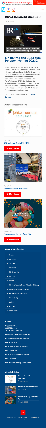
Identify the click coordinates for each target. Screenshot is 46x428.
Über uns (12, 268)
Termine (12, 263)
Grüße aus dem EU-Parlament (15, 189)
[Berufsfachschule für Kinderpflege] (19, 3)
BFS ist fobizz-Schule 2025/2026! (17, 143)
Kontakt (12, 306)
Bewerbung (13, 298)
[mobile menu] (43, 9)
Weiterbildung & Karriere (18, 293)
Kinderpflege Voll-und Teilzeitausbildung (24, 285)
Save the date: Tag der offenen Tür (17, 234)
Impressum (13, 311)
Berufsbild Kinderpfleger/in (19, 289)
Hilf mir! (12, 276)
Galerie (11, 302)
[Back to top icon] (23, 412)
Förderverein (14, 272)
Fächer (11, 281)
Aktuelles (12, 259)
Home (11, 255)
